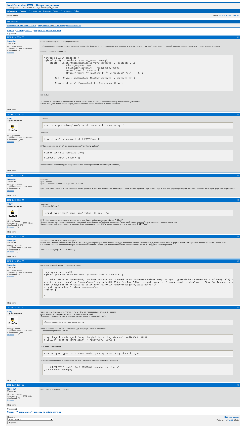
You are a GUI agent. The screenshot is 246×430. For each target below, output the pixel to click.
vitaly (10, 118)
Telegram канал (45, 25)
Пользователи (35, 11)
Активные (223, 15)
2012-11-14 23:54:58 (15, 37)
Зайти (76, 11)
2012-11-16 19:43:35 (15, 261)
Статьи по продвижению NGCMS (67, 25)
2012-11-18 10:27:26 (15, 385)
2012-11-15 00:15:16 (15, 175)
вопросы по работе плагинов (47, 30)
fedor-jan (11, 41)
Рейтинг (10, 52)
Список (23, 11)
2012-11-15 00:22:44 (15, 200)
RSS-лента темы (231, 417)
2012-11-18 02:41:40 (15, 308)
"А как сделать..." (24, 30)
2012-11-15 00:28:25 (15, 237)
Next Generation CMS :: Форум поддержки (33, 5)
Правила (47, 11)
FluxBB (230, 420)
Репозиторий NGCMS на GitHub (21, 25)
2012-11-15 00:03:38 (15, 114)
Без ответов (233, 15)
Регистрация (66, 11)
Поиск (55, 11)
